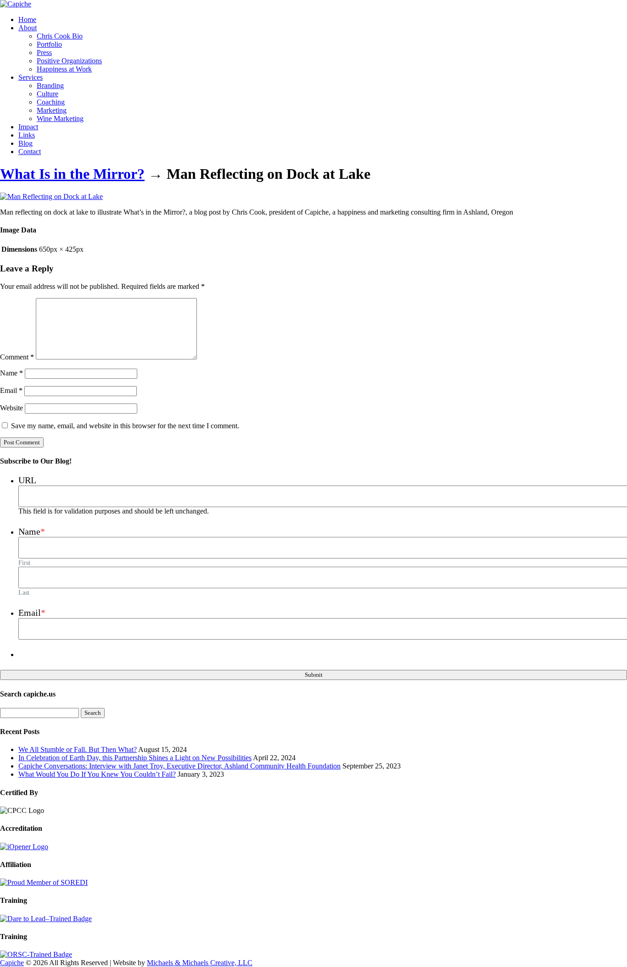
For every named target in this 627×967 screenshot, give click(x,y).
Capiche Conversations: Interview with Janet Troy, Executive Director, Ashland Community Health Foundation (179, 766)
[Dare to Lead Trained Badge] (46, 919)
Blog (25, 143)
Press (44, 52)
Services (30, 77)
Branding (50, 85)
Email (11, 390)
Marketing (52, 110)
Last (23, 592)
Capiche (12, 963)
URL (27, 480)
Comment (17, 357)
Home (27, 19)
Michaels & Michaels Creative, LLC (199, 963)
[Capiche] (15, 4)
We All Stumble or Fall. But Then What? (77, 749)
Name (11, 373)
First (24, 562)
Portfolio (49, 44)
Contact (29, 151)
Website (11, 408)
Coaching (51, 102)
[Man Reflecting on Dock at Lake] (51, 196)
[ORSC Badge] (36, 954)
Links (26, 135)
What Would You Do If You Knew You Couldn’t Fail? (97, 774)
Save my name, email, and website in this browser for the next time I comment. (125, 426)
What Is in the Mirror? (72, 174)
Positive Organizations (69, 61)
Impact (28, 127)
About (27, 28)
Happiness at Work (64, 69)
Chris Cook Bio (60, 36)
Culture (47, 94)
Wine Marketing (60, 118)
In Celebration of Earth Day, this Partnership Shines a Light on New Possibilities (135, 758)
